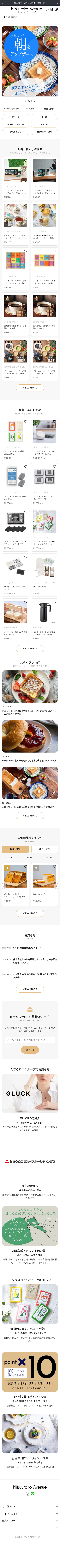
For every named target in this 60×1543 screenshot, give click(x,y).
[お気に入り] (48, 10)
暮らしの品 (44, 849)
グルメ (11, 857)
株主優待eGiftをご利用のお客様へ (30, 3)
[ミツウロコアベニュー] (27, 10)
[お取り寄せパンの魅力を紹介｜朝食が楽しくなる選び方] (30, 783)
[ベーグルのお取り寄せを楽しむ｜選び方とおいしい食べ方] (30, 736)
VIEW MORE (30, 388)
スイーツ (30, 857)
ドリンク (48, 857)
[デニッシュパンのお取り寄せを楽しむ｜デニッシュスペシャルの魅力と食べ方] (30, 686)
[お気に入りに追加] (25, 160)
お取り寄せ (15, 849)
